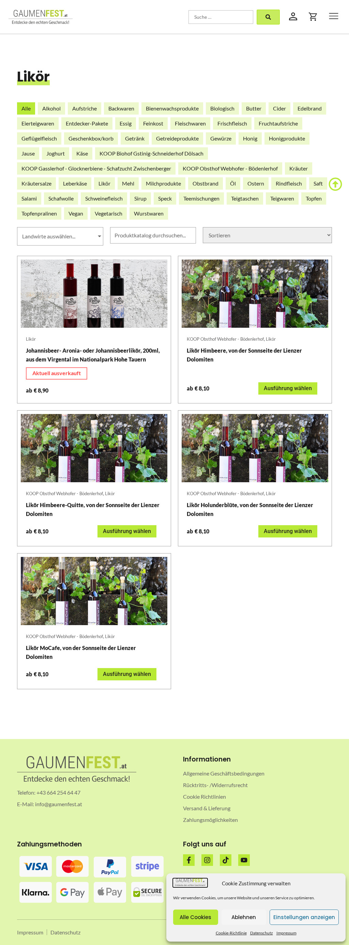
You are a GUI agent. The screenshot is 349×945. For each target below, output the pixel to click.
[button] (333, 17)
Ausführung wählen (288, 388)
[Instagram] (207, 860)
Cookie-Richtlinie (231, 932)
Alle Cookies (195, 917)
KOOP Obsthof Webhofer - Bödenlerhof (225, 339)
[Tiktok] (225, 860)
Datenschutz (261, 932)
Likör (31, 339)
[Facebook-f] (189, 860)
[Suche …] (220, 17)
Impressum (286, 932)
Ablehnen (243, 917)
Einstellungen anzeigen (304, 917)
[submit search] (268, 17)
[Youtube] (244, 860)
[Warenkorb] (313, 17)
